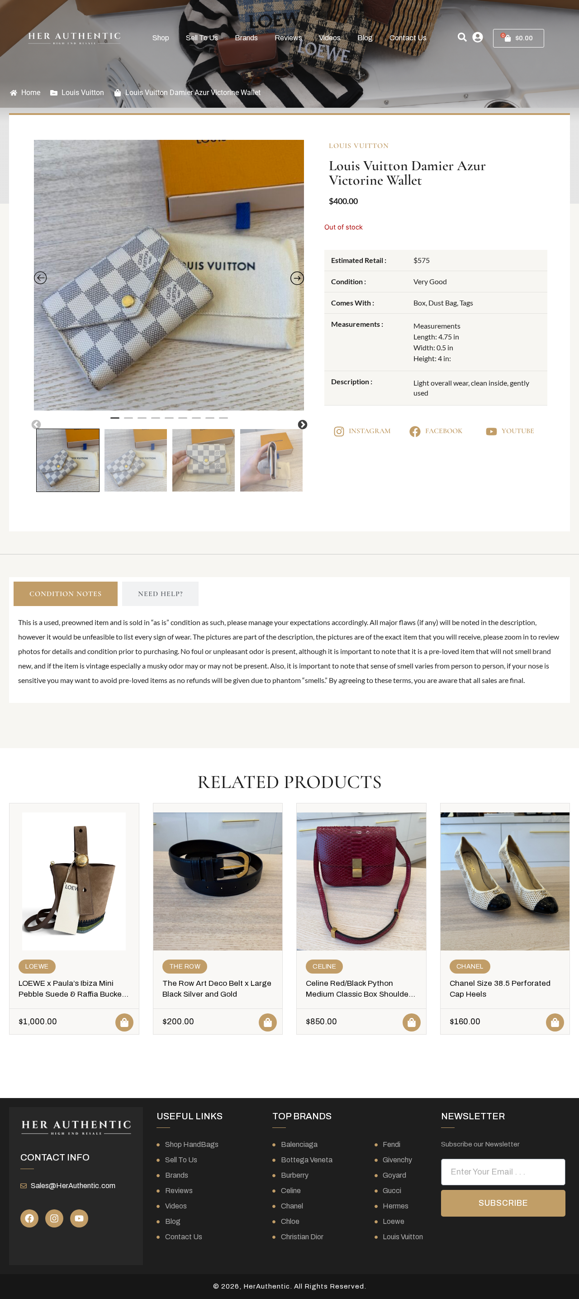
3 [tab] (142, 421)
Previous (35, 424)
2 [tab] (128, 421)
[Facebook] (29, 1218)
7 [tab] (196, 421)
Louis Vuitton (83, 92)
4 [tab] (155, 421)
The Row (185, 966)
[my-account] (477, 37)
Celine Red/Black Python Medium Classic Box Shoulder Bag (358, 994)
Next (301, 424)
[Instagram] (54, 1218)
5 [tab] (169, 421)
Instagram (370, 430)
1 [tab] (114, 421)
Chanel (470, 966)
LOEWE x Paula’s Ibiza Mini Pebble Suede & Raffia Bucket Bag (71, 994)
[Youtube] (79, 1218)
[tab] (66, 594)
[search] (462, 37)
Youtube (518, 430)
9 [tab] (223, 421)
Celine (324, 966)
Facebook (443, 430)
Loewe (37, 966)
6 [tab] (182, 421)
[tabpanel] (169, 275)
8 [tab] (209, 421)
